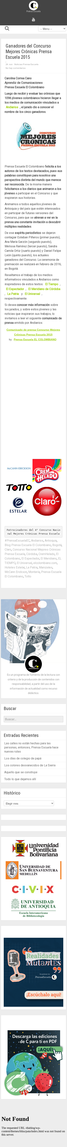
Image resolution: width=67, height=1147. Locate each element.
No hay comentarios (15, 68)
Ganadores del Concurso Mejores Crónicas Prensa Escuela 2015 (29, 51)
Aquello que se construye (20, 772)
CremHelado (47, 554)
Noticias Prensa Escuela (26, 64)
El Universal (24, 563)
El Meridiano (49, 558)
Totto (28, 576)
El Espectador (30, 558)
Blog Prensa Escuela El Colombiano (28, 545)
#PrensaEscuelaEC (17, 540)
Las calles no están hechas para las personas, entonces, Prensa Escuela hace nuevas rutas (31, 747)
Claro (8, 549)
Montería (34, 572)
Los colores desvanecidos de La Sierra (29, 765)
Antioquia (51, 540)
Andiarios (37, 540)
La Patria (32, 567)
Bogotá (57, 545)
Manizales (45, 567)
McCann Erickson (16, 572)
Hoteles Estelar (15, 567)
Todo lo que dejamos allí (20, 779)
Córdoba (31, 554)
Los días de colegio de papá (22, 758)
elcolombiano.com (45, 563)
